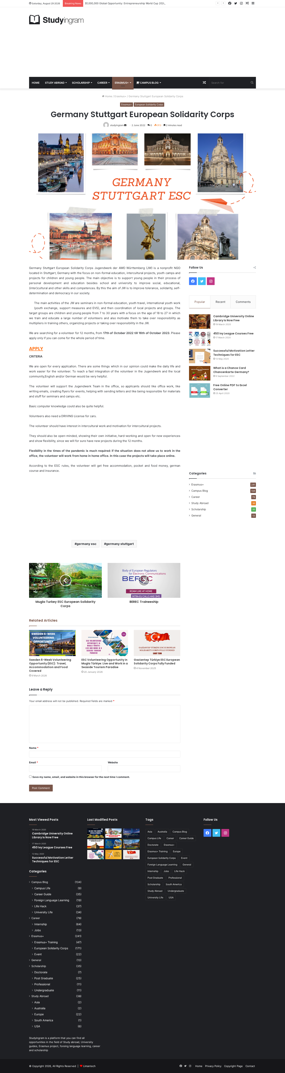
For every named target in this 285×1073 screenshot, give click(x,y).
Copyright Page (233, 1066)
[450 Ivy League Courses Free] (199, 339)
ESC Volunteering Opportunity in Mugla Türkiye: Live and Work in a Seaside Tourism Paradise (104, 663)
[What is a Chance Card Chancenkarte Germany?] (199, 373)
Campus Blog (149, 82)
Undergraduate (44, 990)
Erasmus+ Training (46, 942)
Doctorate (40, 972)
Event (38, 954)
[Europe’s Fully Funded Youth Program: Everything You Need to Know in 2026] (113, 844)
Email (33, 762)
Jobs (37, 930)
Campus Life (42, 888)
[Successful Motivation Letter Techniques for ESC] (199, 356)
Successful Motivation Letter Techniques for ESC (234, 353)
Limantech (89, 1066)
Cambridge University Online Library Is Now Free (233, 318)
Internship (40, 924)
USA (37, 1026)
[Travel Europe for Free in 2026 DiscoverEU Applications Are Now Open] (113, 833)
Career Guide (42, 894)
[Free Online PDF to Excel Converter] (199, 390)
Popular (199, 302)
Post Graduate (43, 978)
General (196, 515)
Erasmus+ (122, 82)
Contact (250, 1066)
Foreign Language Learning (51, 900)
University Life (43, 912)
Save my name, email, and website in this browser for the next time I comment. (81, 776)
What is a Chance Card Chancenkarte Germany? (231, 370)
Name (33, 747)
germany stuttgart (120, 544)
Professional (42, 984)
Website (113, 762)
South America (43, 1020)
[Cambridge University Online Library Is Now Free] (199, 321)
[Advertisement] (181, 42)
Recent (220, 302)
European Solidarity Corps (149, 104)
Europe (39, 1014)
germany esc (86, 544)
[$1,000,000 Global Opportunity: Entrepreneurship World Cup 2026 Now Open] (131, 833)
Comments (243, 302)
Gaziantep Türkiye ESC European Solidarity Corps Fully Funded (157, 661)
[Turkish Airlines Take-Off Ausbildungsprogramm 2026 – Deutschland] (113, 854)
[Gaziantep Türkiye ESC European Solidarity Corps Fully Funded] (157, 643)
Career (102, 82)
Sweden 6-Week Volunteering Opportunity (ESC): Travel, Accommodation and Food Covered (50, 665)
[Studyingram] (56, 19)
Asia (37, 1002)
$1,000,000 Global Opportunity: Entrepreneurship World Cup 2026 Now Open (132, 3)
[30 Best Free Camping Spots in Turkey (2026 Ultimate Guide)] (95, 833)
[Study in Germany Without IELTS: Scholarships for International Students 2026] (95, 844)
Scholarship (81, 82)
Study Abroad (54, 82)
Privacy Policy (213, 1066)
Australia (39, 1008)
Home (36, 82)
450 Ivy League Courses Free (233, 333)
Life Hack (40, 906)
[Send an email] (125, 125)
